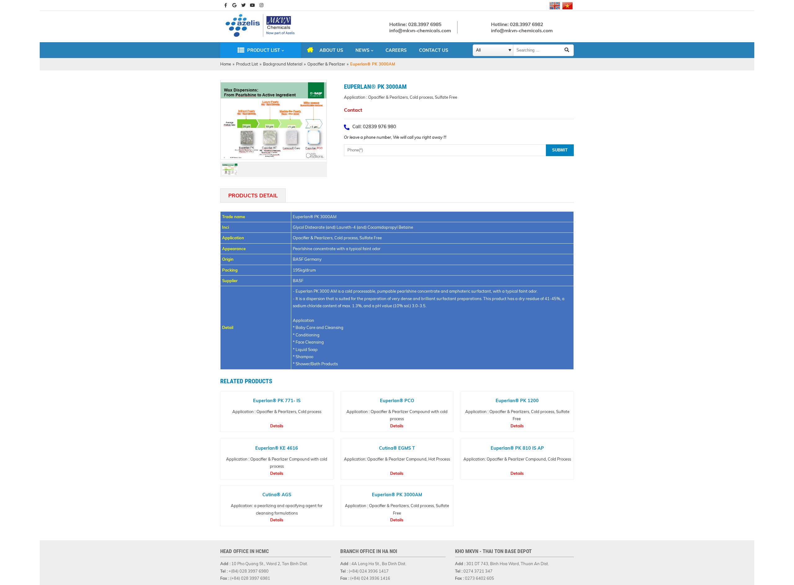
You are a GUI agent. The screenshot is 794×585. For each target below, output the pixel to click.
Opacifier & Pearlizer (326, 63)
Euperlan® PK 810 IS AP (517, 448)
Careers (396, 50)
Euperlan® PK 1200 (517, 400)
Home (225, 63)
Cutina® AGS (276, 494)
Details (276, 425)
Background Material (282, 63)
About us (331, 50)
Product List (263, 50)
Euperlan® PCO (397, 400)
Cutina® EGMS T (397, 448)
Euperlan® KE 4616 (276, 448)
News (362, 50)
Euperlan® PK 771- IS (277, 400)
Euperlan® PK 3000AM (397, 494)
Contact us (433, 50)
